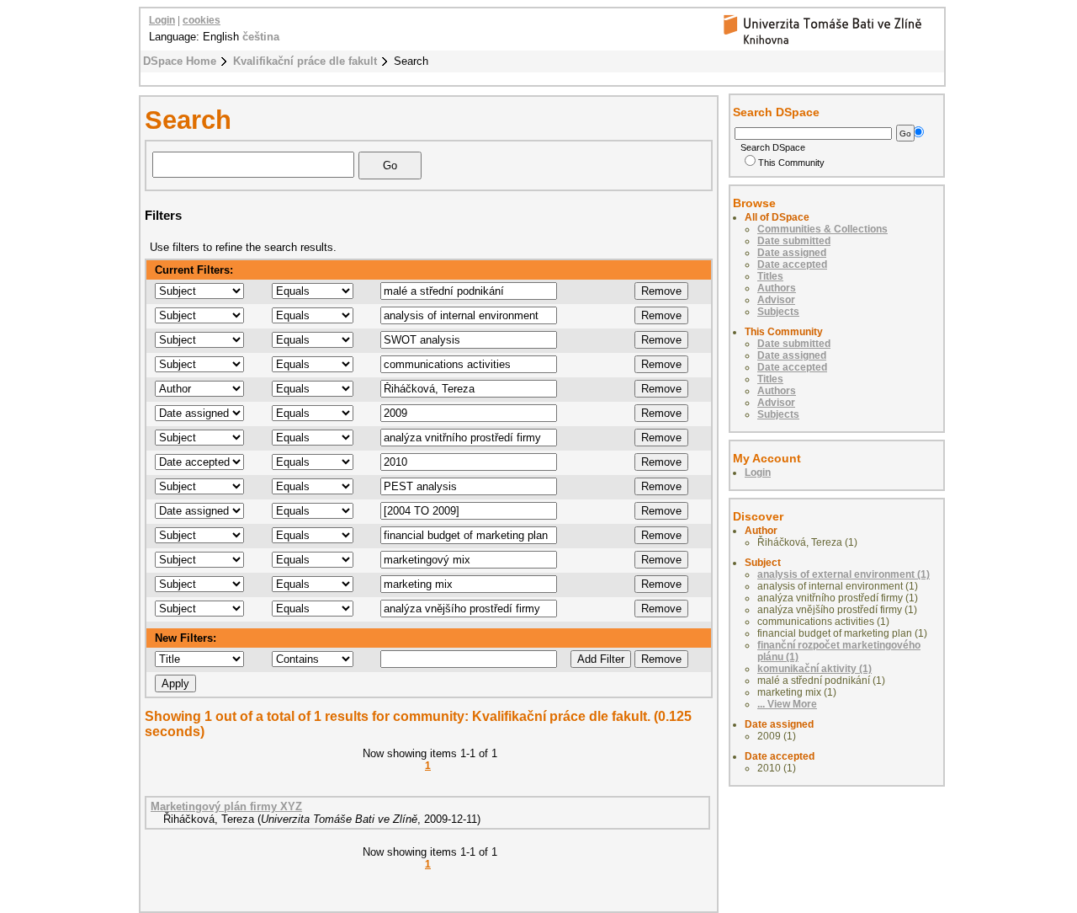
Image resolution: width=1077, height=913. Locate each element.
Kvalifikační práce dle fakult (305, 61)
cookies (201, 20)
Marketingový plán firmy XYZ (226, 806)
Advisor (776, 300)
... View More (787, 704)
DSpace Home (179, 61)
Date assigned (791, 253)
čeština (260, 36)
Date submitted (793, 241)
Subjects (778, 312)
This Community (791, 163)
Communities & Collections (822, 229)
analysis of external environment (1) (843, 574)
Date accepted (792, 264)
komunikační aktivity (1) (814, 669)
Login (162, 20)
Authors (776, 288)
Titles (770, 276)
